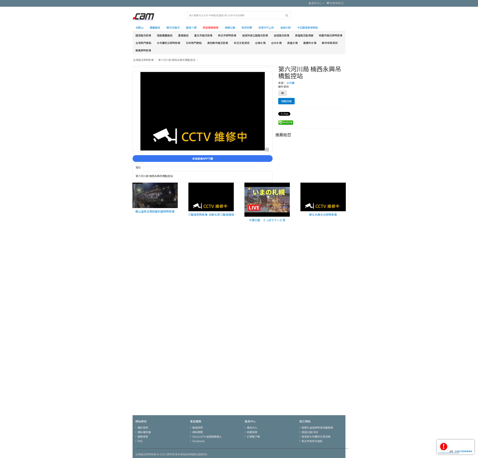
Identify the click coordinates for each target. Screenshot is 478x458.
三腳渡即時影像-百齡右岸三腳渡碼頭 (211, 214)
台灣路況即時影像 (143, 60)
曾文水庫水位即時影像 (323, 214)
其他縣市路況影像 (217, 43)
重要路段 (183, 35)
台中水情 (276, 43)
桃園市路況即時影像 (330, 35)
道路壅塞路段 (165, 35)
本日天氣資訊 (241, 43)
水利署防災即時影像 (168, 43)
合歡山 (139, 27)
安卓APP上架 (266, 27)
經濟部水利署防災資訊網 (316, 436)
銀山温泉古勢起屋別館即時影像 (155, 211)
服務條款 (143, 436)
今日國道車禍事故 (307, 27)
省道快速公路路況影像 (255, 35)
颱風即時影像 (143, 50)
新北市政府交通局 (312, 441)
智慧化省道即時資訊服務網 (317, 427)
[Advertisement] (239, 289)
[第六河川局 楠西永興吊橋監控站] (203, 66)
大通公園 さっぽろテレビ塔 (267, 220)
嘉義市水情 (309, 43)
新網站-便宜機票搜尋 (463, 451)
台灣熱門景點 (143, 43)
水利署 (290, 83)
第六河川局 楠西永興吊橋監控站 (176, 60)
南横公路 (230, 27)
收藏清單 (252, 432)
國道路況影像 (143, 35)
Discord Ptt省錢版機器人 (207, 436)
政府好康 (247, 27)
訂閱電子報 (253, 436)
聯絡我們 (197, 427)
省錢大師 (285, 27)
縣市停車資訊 (330, 43)
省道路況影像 (281, 35)
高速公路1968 (310, 432)
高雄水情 (292, 43)
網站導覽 (197, 432)
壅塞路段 (155, 27)
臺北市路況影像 (203, 35)
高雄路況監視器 (304, 35)
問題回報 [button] (286, 101)
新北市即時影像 (227, 35)
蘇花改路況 (173, 27)
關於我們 (143, 427)
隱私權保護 (144, 432)
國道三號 (191, 27)
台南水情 (260, 43)
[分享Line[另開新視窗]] (285, 122)
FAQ (140, 441)
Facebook (198, 441)
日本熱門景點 (194, 43)
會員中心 (252, 427)
